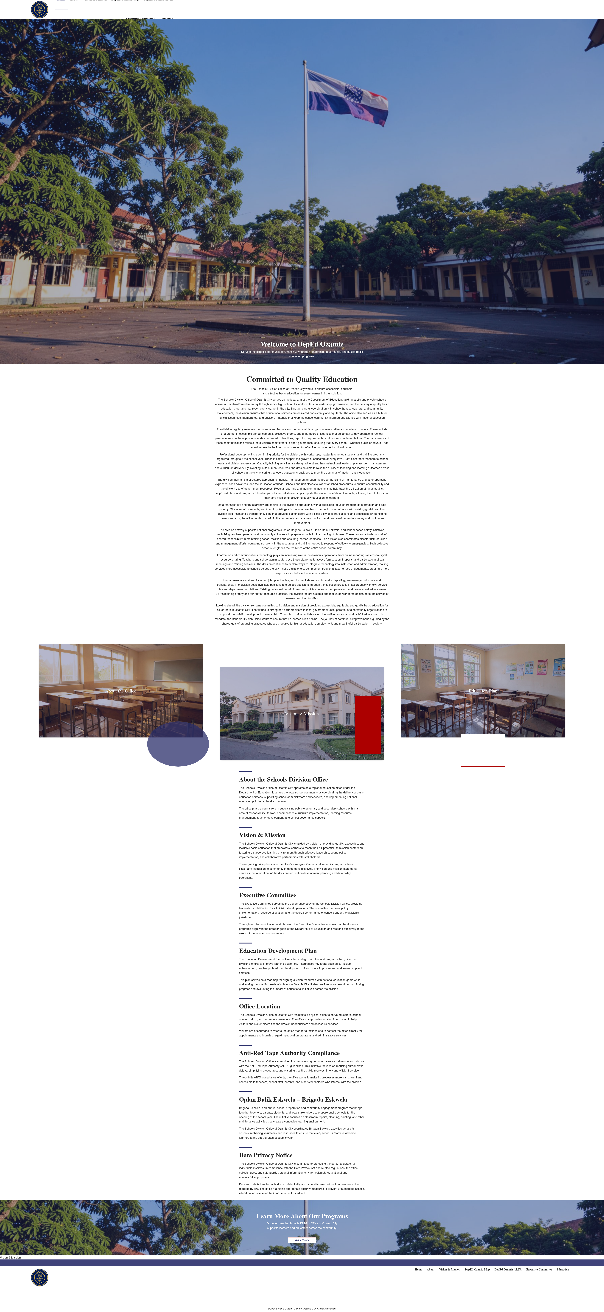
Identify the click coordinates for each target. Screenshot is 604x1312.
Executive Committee (539, 1269)
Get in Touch (302, 1240)
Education (563, 1269)
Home (418, 1269)
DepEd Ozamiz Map (477, 1269)
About (430, 1269)
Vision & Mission (10, 1257)
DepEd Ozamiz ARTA (508, 1269)
